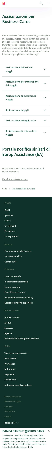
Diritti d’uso (9, 411)
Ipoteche (8, 215)
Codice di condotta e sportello (18, 302)
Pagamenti (9, 374)
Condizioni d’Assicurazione (15, 179)
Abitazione (9, 369)
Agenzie (8, 333)
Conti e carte (10, 261)
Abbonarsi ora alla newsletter (18, 385)
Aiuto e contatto (12, 317)
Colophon (8, 406)
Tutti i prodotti (11, 236)
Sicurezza (8, 328)
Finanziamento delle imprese (18, 251)
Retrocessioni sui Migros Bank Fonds (21, 338)
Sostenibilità (10, 379)
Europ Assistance (10, 171)
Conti (7, 210)
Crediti (7, 220)
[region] (26, 439)
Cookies (7, 416)
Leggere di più (26, 447)
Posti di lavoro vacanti (14, 292)
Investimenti (10, 226)
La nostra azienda (12, 276)
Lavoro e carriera (12, 287)
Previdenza (9, 231)
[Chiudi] (49, 431)
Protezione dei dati (12, 397)
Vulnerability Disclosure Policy (18, 297)
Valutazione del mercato (15, 353)
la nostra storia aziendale (16, 281)
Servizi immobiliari (13, 256)
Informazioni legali (12, 402)
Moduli (7, 322)
